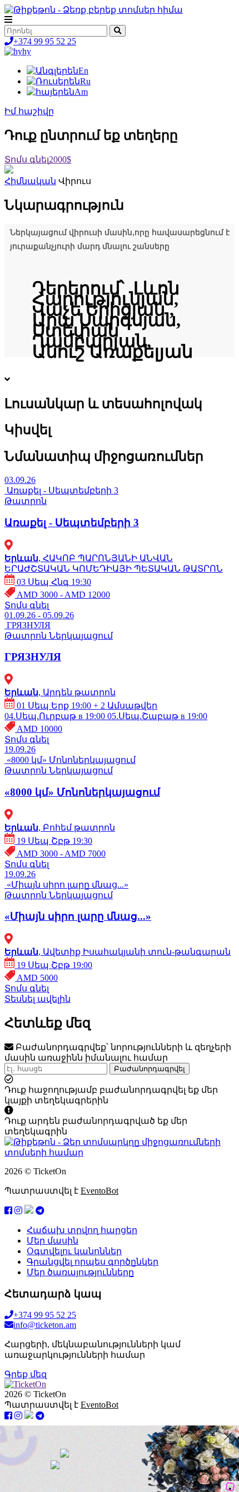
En (83, 70)
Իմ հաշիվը (29, 111)
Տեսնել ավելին (37, 999)
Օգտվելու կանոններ (74, 1251)
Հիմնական (30, 181)
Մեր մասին (52, 1240)
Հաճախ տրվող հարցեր (82, 1230)
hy (26, 51)
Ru (85, 81)
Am (81, 91)
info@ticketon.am (44, 1325)
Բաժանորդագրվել (149, 1069)
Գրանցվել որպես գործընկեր (92, 1261)
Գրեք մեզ (25, 1374)
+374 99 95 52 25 (44, 41)
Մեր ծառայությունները (80, 1272)
